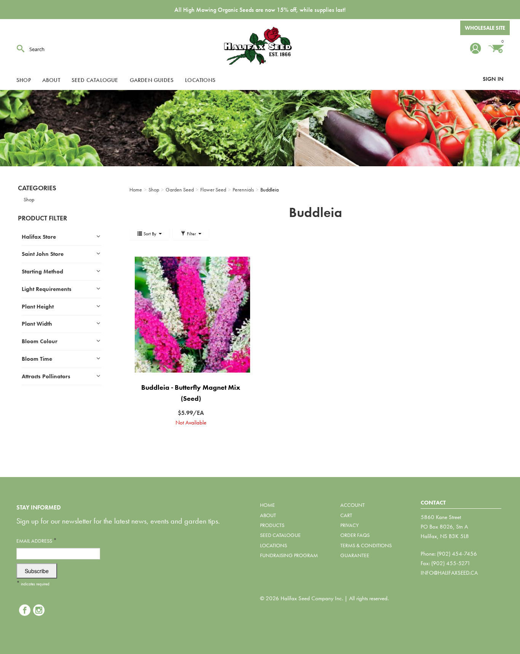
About (51, 80)
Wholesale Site (485, 27)
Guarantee (354, 555)
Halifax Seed (260, 46)
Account (352, 504)
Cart (346, 515)
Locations (200, 80)
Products (272, 525)
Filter (191, 234)
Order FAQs (355, 535)
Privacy (349, 525)
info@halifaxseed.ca (449, 573)
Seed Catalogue (95, 80)
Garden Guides (152, 80)
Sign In (493, 79)
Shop (23, 80)
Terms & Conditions (366, 545)
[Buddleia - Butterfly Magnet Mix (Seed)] (191, 314)
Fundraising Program (289, 555)
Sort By (150, 234)
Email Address (36, 541)
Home (267, 504)
